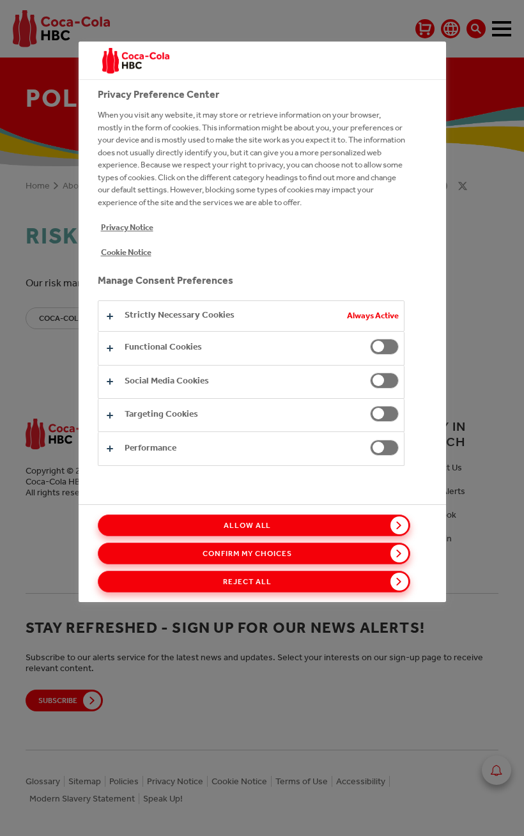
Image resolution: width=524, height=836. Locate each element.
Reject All (247, 581)
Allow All (248, 525)
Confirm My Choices (247, 553)
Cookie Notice (126, 252)
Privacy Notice (127, 227)
